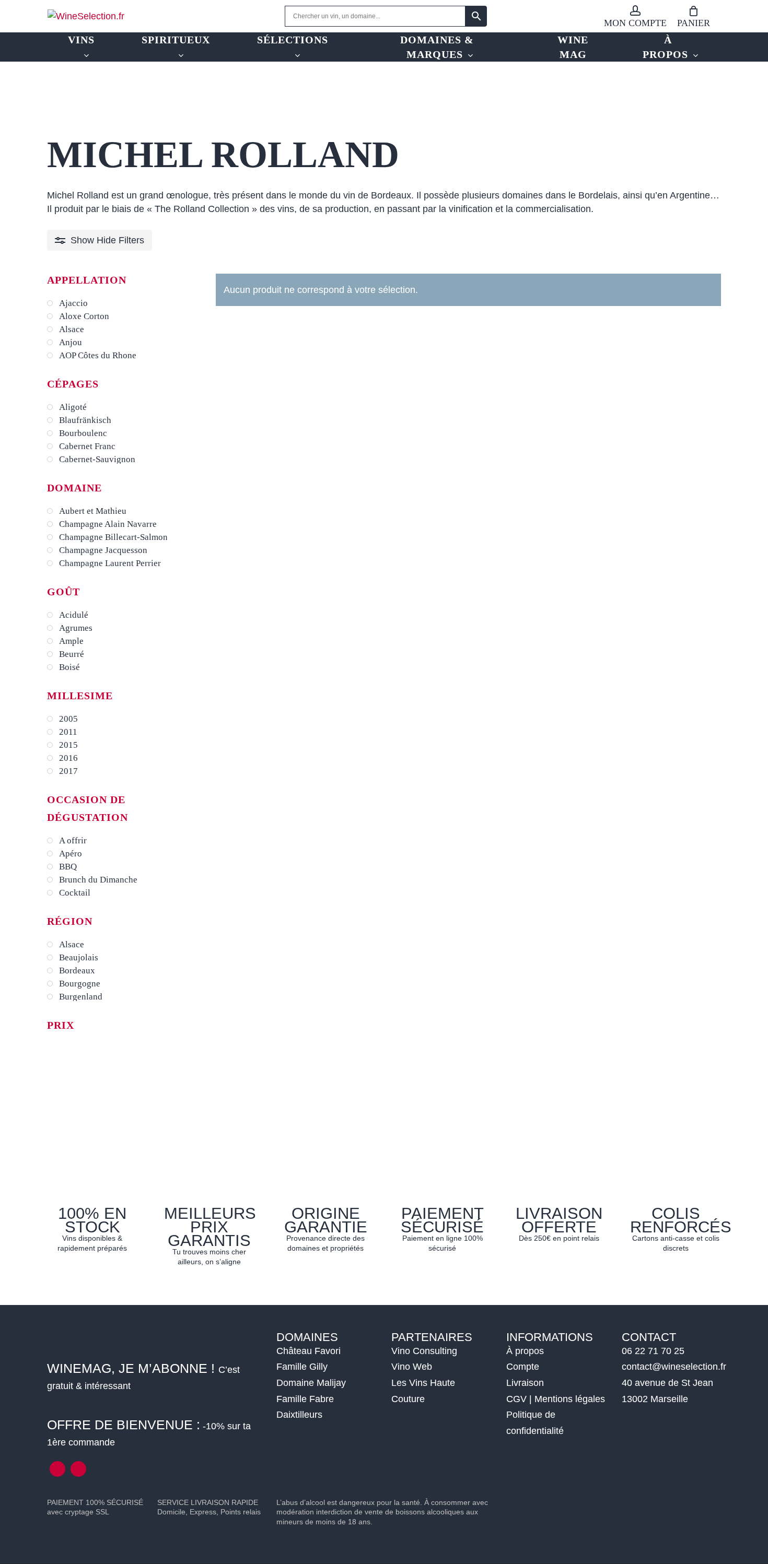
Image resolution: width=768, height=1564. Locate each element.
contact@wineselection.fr (674, 1366)
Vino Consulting (424, 1351)
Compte (522, 1366)
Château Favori (308, 1351)
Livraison (525, 1383)
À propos (525, 1351)
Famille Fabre (305, 1399)
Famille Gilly (302, 1366)
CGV (516, 1399)
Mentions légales (569, 1399)
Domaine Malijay (311, 1383)
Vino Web (411, 1366)
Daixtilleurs (299, 1414)
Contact (649, 1337)
